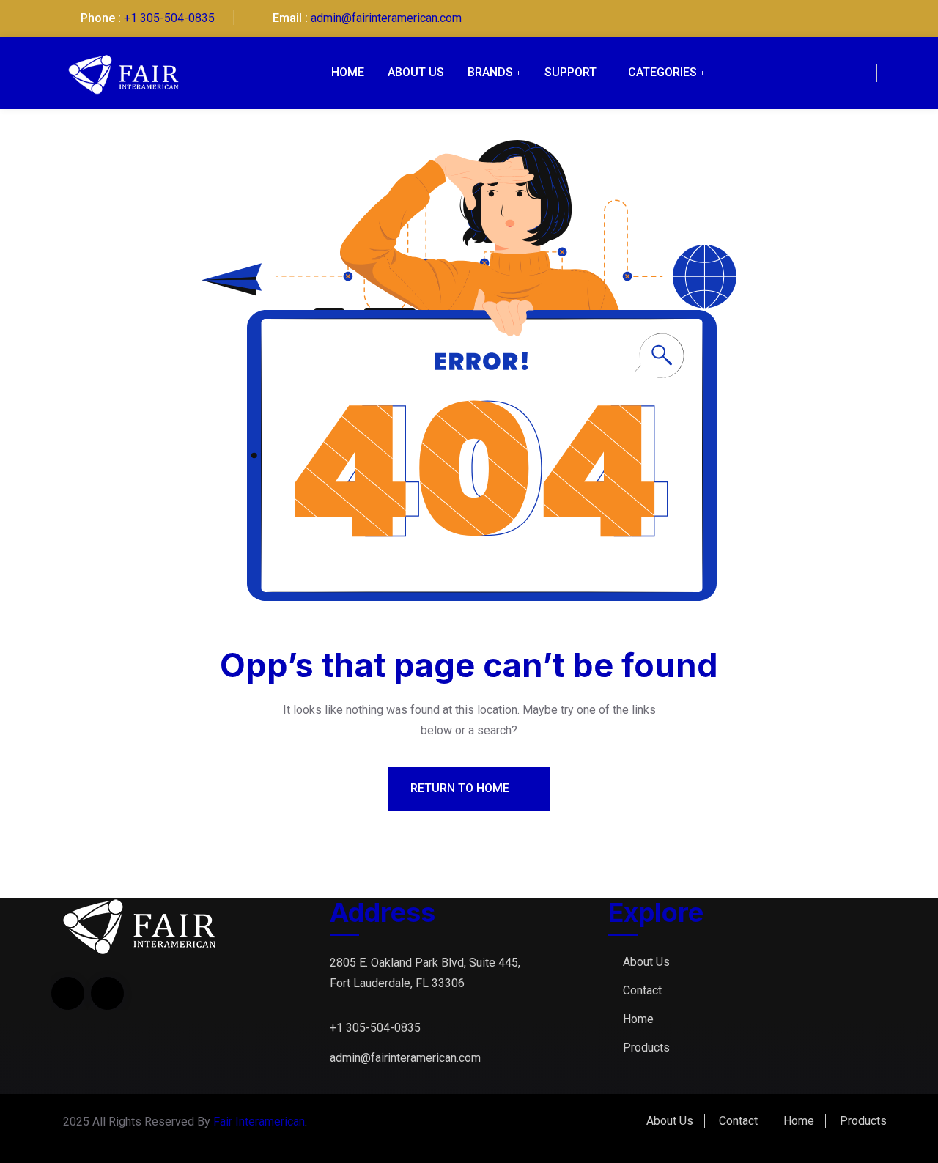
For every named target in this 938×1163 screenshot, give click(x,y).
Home (347, 72)
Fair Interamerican (259, 1122)
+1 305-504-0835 (169, 18)
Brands (490, 72)
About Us (416, 72)
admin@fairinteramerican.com (386, 18)
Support (570, 72)
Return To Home (461, 788)
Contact (642, 990)
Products (646, 1048)
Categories (662, 72)
